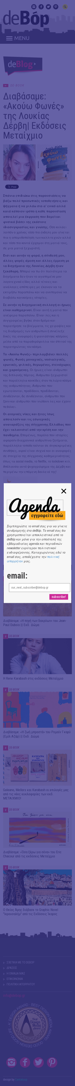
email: (17, 576)
